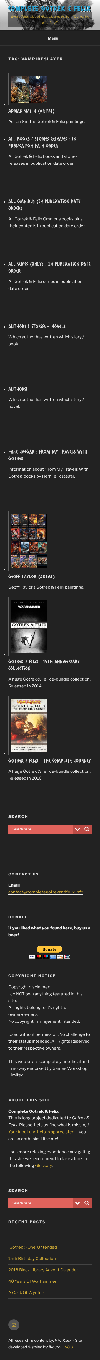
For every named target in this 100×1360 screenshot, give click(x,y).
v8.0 (69, 1346)
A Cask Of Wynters (27, 1292)
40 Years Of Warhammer (32, 1281)
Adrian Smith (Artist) (31, 111)
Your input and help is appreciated (41, 1131)
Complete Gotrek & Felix (49, 8)
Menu (53, 38)
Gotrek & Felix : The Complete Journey (49, 761)
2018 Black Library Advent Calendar (43, 1270)
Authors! (18, 389)
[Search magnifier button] (87, 829)
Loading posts (50, 797)
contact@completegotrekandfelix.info (45, 892)
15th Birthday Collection (32, 1258)
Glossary (43, 1165)
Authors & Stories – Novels (36, 326)
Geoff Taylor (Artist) (31, 576)
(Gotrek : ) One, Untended (32, 1247)
